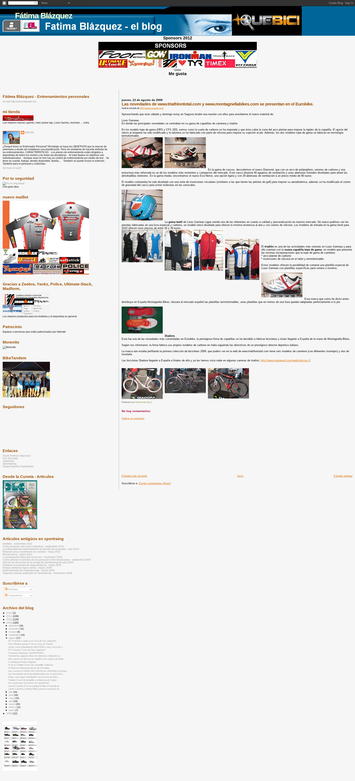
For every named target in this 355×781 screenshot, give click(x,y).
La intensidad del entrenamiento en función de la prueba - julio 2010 (41, 549)
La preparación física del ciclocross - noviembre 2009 (32, 557)
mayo (12, 698)
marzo (12, 704)
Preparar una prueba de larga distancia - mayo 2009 (32, 565)
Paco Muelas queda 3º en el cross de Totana (30, 644)
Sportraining (9, 463)
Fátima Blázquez (43, 15)
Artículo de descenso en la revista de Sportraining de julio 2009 (38, 562)
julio (11, 692)
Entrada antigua (343, 476)
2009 (9, 622)
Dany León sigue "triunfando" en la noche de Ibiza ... (34, 677)
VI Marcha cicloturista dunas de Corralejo (28, 668)
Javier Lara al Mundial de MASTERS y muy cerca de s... (36, 647)
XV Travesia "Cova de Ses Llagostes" (27, 650)
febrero (13, 707)
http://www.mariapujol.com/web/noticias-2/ (286, 360)
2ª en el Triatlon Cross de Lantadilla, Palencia (30, 665)
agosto (12, 638)
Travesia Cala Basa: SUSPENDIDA (26, 653)
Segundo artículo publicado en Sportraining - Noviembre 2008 (37, 573)
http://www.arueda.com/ (152, 108)
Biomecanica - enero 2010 (17, 554)
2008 (9, 713)
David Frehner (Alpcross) (17, 455)
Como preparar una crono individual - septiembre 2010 (33, 546)
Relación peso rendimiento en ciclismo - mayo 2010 (32, 551)
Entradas (12, 589)
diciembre (14, 625)
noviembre (14, 629)
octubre (13, 632)
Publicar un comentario (133, 418)
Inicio (240, 476)
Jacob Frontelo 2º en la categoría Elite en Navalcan (33, 686)
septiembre (15, 635)
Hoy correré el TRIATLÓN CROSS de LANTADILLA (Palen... (38, 671)
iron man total (10, 458)
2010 (9, 619)
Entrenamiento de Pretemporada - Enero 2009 (28, 570)
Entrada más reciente (134, 476)
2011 (9, 616)
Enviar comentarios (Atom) (155, 483)
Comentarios (14, 595)
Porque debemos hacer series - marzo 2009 (27, 567)
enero (12, 710)
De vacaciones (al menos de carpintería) (28, 683)
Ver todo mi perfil (12, 168)
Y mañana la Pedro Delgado (22, 662)
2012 (9, 613)
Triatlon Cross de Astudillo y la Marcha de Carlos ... (33, 680)
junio (11, 695)
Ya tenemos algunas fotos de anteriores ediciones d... (34, 656)
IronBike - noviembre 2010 (17, 543)
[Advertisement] (152, 445)
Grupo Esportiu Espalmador (18, 466)
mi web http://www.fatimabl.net (19, 101)
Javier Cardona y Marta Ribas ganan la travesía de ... (35, 689)
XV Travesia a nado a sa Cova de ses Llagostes (32, 641)
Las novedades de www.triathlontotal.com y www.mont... (36, 674)
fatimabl (29, 132)
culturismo (8, 461)
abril (11, 701)
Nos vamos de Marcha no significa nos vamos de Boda (35, 659)
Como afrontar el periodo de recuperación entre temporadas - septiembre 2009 (47, 559)
